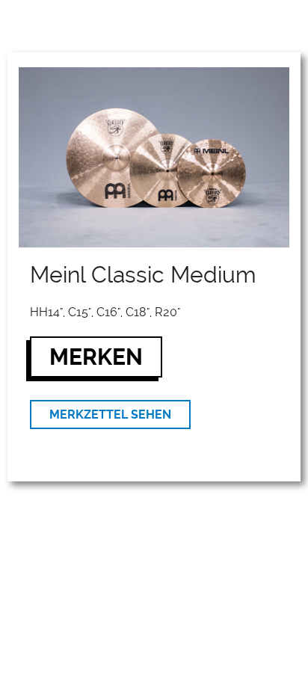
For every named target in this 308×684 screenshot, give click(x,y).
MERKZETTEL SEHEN (110, 414)
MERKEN (96, 357)
